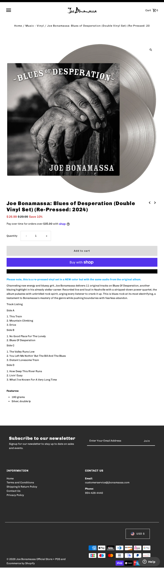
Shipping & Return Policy (22, 486)
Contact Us (13, 490)
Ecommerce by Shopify (21, 563)
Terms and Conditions (20, 482)
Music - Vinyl (34, 25)
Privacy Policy (15, 495)
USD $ (140, 533)
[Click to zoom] (150, 49)
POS (57, 559)
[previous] (149, 202)
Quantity (12, 235)
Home (18, 25)
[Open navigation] (35, 10)
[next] (155, 202)
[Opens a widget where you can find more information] (149, 562)
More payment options (82, 271)
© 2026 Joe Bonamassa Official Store (30, 559)
